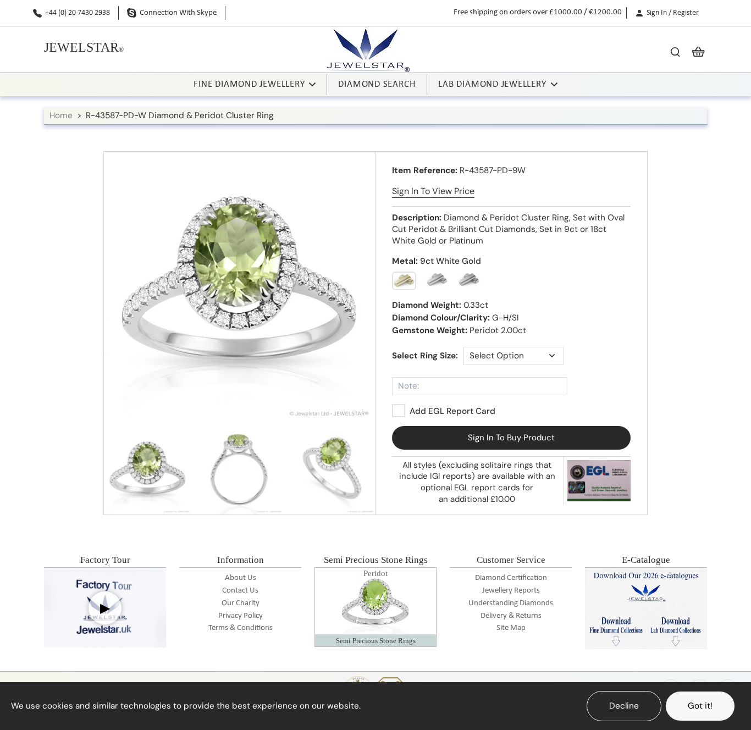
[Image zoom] (239, 287)
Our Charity (240, 603)
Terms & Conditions (240, 628)
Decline (624, 705)
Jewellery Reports (511, 591)
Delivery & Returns (511, 616)
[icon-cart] (695, 51)
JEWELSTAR (81, 47)
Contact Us (240, 591)
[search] (675, 51)
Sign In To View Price (433, 191)
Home (61, 115)
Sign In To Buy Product (511, 437)
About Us (240, 578)
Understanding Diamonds (510, 603)
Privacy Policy (240, 616)
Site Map (511, 628)
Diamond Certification (511, 578)
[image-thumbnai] (147, 471)
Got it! (700, 705)
